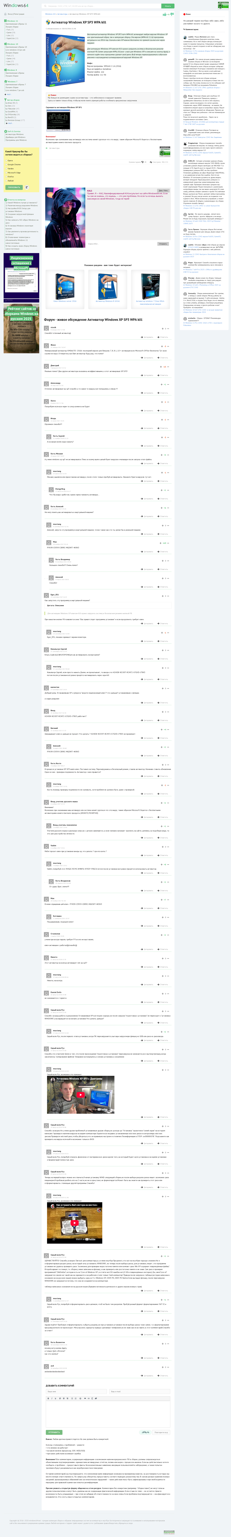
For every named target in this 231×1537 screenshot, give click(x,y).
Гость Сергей (58, 436)
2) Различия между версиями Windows (22, 205)
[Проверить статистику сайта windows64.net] (223, 8)
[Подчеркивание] (55, 1398)
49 (145, 162)
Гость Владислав (62, 881)
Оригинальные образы (15, 73)
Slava (53, 400)
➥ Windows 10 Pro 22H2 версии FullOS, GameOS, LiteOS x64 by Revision (202, 154)
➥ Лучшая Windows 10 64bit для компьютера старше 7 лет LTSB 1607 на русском (203, 123)
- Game (8, 32)
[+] (162, 328)
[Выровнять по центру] (64, 1398)
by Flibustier (11, 108)
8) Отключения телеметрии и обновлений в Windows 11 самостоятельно (18, 240)
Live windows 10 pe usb (15, 50)
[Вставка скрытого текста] (96, 1398)
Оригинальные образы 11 (16, 24)
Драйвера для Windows (15, 137)
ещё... (9, 94)
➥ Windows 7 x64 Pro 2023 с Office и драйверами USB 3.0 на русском (202, 270)
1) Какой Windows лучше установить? (21, 202)
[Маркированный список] (72, 1398)
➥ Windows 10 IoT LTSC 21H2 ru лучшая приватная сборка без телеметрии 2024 (202, 311)
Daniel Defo (56, 992)
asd (52, 1366)
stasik (53, 327)
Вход (10, 14)
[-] (168, 328)
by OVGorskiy (11, 114)
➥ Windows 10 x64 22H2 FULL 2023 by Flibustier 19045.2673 (202, 222)
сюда (130, 1523)
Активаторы (62, 14)
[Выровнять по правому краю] (67, 1398)
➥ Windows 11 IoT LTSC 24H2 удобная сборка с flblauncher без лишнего (201, 88)
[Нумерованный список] (75, 1398)
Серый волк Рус (57, 1010)
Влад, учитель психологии (65, 825)
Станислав (55, 933)
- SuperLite (10, 38)
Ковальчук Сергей (59, 649)
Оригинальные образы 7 (16, 84)
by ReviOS (10, 117)
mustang (57, 471)
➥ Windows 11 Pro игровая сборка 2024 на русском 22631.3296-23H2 (203, 52)
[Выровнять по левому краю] (60, 1398)
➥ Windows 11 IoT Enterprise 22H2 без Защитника (202, 137)
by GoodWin (10, 111)
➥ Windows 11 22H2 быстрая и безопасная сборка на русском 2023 (203, 255)
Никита (54, 957)
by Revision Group (13, 120)
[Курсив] (52, 1398)
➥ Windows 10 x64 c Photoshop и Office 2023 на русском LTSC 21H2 (202, 286)
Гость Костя (56, 763)
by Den (8, 106)
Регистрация (19, 14)
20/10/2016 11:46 (69, 29)
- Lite (8, 35)
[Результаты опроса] (26, 187)
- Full (8, 29)
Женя (53, 345)
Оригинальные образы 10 (16, 47)
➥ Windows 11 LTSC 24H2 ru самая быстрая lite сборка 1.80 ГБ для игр (201, 207)
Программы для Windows (16, 140)
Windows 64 (50, 14)
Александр (55, 383)
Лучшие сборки (12, 27)
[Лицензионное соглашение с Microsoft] (21, 301)
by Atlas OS (10, 103)
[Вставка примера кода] (88, 1398)
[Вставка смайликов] (80, 1398)
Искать (168, 6)
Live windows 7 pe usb (15, 90)
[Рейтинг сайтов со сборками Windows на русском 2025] (21, 352)
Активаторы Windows (15, 134)
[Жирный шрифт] (48, 1398)
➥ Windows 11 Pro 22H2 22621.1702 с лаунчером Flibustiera (202, 324)
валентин (55, 687)
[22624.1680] (193, 247)
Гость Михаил (57, 453)
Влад (53, 710)
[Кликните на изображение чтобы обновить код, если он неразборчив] (145, 1432)
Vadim (53, 845)
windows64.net (35, 1520)
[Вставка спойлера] (92, 1398)
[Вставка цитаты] (85, 1398)
